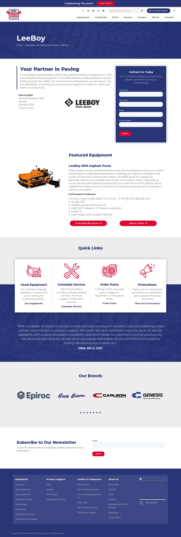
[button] (81, 412)
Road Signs (113, 512)
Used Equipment (23, 494)
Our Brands (20, 509)
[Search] (142, 11)
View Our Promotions (147, 303)
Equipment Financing (25, 514)
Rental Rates (21, 504)
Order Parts (109, 303)
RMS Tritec (82, 502)
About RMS (113, 484)
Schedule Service (71, 306)
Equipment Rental (23, 499)
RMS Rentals (83, 484)
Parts (48, 484)
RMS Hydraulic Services (88, 489)
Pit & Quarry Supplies (86, 512)
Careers (111, 499)
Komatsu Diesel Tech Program (118, 506)
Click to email (26, 108)
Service (49, 489)
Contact (112, 489)
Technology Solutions (56, 499)
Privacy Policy (114, 517)
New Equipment (22, 489)
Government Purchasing (26, 519)
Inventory (19, 484)
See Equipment (34, 303)
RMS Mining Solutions (87, 507)
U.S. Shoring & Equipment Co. (89, 496)
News (111, 494)
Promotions (51, 494)
